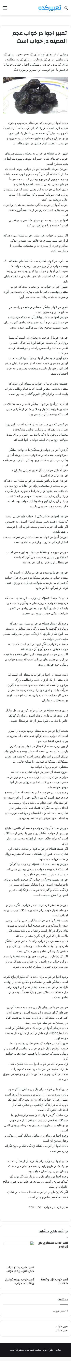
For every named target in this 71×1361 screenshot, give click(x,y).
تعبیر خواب (62, 1326)
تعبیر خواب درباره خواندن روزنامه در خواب (19, 1281)
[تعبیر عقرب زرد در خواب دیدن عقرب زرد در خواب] (18, 1252)
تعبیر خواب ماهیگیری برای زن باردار (53, 1244)
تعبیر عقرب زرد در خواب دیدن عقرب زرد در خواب (20, 1269)
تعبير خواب (59, 1310)
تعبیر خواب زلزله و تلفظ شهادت (54, 1281)
